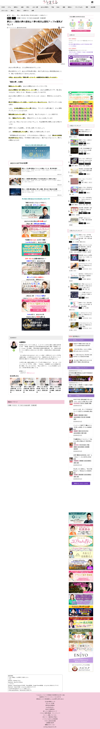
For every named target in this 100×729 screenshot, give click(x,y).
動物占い (84, 145)
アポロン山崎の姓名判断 (50, 720)
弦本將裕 (80, 145)
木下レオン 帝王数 (50, 703)
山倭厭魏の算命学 (50, 722)
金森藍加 (62, 27)
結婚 (22, 7)
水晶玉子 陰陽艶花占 (50, 709)
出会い (58, 7)
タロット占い (4, 10)
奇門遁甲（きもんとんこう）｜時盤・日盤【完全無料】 (85, 219)
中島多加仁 (76, 460)
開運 (19, 18)
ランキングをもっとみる (81, 30)
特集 (70, 214)
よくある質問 (53, 698)
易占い (18, 10)
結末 (75, 419)
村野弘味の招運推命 (50, 705)
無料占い (16, 7)
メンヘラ (70, 299)
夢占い (12, 10)
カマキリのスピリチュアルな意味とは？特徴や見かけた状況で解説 (85, 325)
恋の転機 (88, 417)
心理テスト (26, 10)
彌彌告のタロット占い (50, 724)
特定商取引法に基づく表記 (58, 695)
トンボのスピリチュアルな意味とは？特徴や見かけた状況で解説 (85, 314)
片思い (28, 7)
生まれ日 (70, 280)
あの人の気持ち (45, 7)
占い (85, 143)
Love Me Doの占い (50, 707)
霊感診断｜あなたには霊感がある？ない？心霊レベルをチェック (85, 257)
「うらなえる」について (41, 695)
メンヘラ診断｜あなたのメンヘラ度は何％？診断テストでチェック (85, 294)
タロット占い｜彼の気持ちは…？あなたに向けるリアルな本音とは (85, 199)
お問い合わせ (61, 698)
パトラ (90, 204)
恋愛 (73, 165)
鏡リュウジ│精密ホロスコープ (50, 711)
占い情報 (77, 241)
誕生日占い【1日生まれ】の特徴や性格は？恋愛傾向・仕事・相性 (85, 275)
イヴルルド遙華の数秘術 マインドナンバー (50, 713)
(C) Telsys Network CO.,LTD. (50, 726)
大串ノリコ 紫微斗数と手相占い (50, 716)
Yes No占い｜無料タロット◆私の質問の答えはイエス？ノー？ (85, 131)
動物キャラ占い (82, 241)
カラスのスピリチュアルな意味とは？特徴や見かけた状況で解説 (85, 265)
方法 (86, 289)
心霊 (89, 260)
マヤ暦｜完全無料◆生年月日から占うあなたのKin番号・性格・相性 (85, 150)
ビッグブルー (77, 403)
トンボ (75, 319)
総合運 (86, 403)
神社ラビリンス (31, 372)
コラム (9, 7)
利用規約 (50, 695)
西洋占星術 (81, 415)
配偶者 (75, 446)
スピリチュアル (85, 318)
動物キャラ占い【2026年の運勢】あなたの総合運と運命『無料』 (85, 189)
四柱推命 (70, 175)
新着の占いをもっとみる (81, 483)
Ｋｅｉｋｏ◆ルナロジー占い (50, 715)
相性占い (70, 7)
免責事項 (41, 696)
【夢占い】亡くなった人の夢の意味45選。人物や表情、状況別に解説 (85, 246)
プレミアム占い (79, 7)
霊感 (86, 260)
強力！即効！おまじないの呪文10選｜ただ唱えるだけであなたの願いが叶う (85, 285)
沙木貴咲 (76, 474)
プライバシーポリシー (49, 696)
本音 (84, 165)
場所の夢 (43, 18)
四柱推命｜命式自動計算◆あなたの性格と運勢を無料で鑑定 (85, 170)
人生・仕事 (35, 7)
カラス (75, 270)
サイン (24, 18)
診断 (33, 10)
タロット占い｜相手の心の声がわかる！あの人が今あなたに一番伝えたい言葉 (85, 160)
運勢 (87, 7)
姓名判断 (93, 7)
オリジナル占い (83, 444)
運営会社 (38, 698)
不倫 (52, 7)
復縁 (64, 7)
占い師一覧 (58, 696)
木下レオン (76, 444)
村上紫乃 (87, 165)
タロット (75, 136)
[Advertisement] (81, 78)
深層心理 (86, 297)
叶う (89, 289)
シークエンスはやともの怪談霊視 (50, 718)
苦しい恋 (83, 417)
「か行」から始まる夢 (34, 18)
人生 (80, 184)
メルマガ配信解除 (45, 698)
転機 (90, 403)
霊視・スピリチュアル (83, 431)
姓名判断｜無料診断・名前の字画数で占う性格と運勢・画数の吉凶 (85, 209)
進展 (87, 204)
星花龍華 (76, 431)
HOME (3, 7)
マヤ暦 (70, 155)
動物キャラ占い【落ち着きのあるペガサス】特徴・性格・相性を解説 (85, 304)
